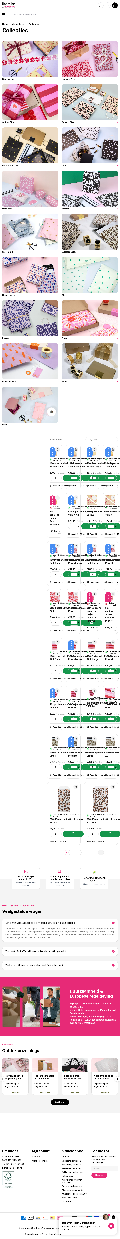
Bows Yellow (8, 79)
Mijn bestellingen (40, 1161)
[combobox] (65, 14)
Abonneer (99, 1175)
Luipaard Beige (69, 252)
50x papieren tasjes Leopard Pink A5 (91, 614)
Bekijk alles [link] (60, 1102)
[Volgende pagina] (101, 852)
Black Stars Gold (10, 165)
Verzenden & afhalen (71, 1168)
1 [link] (63, 852)
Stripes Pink (8, 122)
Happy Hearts (8, 295)
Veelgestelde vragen (71, 1161)
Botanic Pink (68, 122)
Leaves (5, 338)
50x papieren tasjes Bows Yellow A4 (55, 518)
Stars (64, 295)
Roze (4, 424)
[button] (101, 5)
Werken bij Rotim (69, 1197)
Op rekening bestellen (72, 1186)
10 (93, 852)
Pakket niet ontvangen (72, 1172)
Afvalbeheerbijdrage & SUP (74, 1194)
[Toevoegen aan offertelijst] (57, 449)
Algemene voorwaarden (73, 1190)
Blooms (65, 208)
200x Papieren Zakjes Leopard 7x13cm (66, 821)
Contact (66, 1156)
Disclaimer (66, 1201)
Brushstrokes (9, 381)
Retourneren (67, 1176)
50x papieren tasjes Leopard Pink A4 (110, 614)
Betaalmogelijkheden (71, 1164)
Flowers (66, 338)
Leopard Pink (68, 79)
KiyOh (41, 1234)
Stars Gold (7, 252)
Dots (64, 165)
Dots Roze (7, 208)
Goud (64, 381)
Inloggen (36, 1156)
